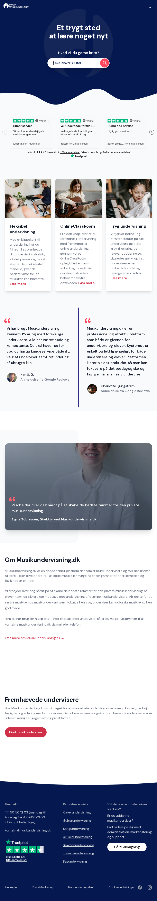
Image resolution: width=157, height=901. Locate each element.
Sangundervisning (76, 829)
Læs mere (18, 284)
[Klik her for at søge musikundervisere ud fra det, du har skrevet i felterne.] (104, 62)
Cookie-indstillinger (122, 887)
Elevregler (11, 887)
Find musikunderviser (25, 732)
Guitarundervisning (77, 820)
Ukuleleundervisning (77, 837)
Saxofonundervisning (78, 845)
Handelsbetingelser (81, 887)
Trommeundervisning (78, 853)
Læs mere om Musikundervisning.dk (34, 638)
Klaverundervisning (77, 812)
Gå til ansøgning (127, 847)
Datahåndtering (43, 887)
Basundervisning (75, 861)
